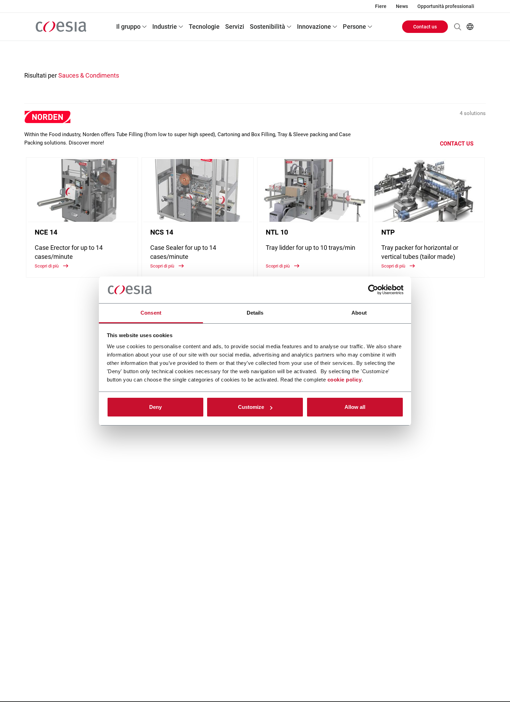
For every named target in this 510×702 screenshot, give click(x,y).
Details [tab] (255, 313)
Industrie (164, 26)
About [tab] (359, 313)
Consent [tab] (151, 313)
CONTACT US (457, 143)
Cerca (457, 27)
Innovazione (314, 26)
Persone (354, 26)
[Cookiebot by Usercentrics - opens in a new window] (373, 290)
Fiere (380, 6)
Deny (155, 407)
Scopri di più (47, 266)
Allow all (355, 407)
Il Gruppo (128, 26)
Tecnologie (204, 26)
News (402, 6)
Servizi (234, 26)
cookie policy (345, 380)
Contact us (425, 26)
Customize (251, 407)
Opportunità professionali (445, 6)
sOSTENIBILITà (267, 26)
